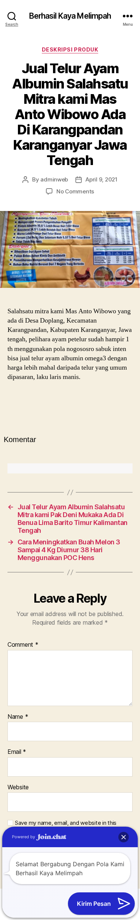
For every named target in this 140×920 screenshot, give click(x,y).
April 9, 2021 (101, 179)
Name (17, 717)
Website (18, 787)
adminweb (54, 179)
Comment (22, 644)
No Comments (75, 191)
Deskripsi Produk (70, 49)
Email (16, 752)
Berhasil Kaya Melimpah (70, 16)
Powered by (24, 836)
